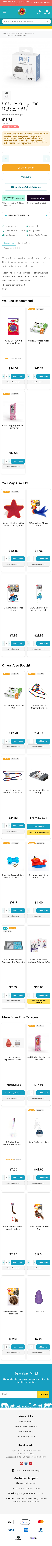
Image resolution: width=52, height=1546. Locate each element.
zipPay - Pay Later (26, 1436)
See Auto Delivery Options (39, 832)
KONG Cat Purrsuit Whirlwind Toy (13, 342)
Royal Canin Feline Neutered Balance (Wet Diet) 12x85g (39, 960)
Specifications (24, 243)
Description (9, 243)
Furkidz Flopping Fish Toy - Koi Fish (38, 1058)
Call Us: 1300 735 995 (41, 3)
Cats (13, 33)
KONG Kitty (39, 1311)
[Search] (48, 21)
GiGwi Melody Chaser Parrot (39, 524)
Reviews (7, 248)
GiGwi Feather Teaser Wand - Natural (13, 1227)
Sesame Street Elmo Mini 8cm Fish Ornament (38, 876)
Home (5, 33)
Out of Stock (27, 167)
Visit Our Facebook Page (28, 1470)
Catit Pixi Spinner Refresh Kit (17, 35)
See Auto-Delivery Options (39, 1001)
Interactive (29, 33)
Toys (20, 33)
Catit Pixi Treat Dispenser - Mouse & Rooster (13, 1058)
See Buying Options (13, 1093)
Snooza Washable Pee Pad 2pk (39, 791)
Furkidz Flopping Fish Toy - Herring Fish (13, 426)
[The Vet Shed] (22, 11)
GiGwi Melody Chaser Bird (39, 1227)
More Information (13, 382)
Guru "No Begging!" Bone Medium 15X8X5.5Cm (13, 876)
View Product (38, 826)
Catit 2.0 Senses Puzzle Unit (38, 342)
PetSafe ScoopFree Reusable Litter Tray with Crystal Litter (13, 960)
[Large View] (6, 95)
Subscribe (43, 1394)
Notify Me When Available (28, 187)
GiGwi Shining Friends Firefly (13, 609)
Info (10, 205)
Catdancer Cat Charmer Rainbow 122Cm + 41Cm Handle (38, 706)
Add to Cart (18, 376)
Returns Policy (26, 1431)
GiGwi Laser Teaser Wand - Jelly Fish (38, 609)
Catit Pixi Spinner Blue (39, 1142)
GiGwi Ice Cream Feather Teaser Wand (13, 1143)
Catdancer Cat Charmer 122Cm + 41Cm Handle (13, 791)
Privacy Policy (26, 1421)
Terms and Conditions (26, 1426)
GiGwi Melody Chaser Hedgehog (13, 1312)
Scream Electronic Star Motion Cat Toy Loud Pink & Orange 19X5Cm (13, 524)
